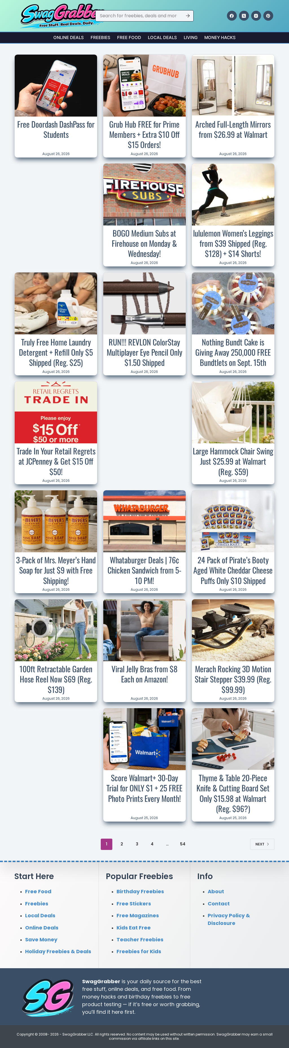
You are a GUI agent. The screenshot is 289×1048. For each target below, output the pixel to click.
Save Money (41, 939)
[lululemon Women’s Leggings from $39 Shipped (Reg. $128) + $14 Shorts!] (233, 195)
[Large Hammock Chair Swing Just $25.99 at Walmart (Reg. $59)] (233, 412)
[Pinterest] (268, 16)
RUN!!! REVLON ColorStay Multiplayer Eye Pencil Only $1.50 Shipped (144, 352)
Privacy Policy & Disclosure (229, 919)
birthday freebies (150, 996)
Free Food (129, 37)
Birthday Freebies (140, 891)
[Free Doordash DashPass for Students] (56, 86)
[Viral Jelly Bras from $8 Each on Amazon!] (144, 630)
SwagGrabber (101, 981)
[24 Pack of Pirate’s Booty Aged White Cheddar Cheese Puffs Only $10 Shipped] (233, 521)
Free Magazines (138, 915)
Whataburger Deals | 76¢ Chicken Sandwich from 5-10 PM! (144, 570)
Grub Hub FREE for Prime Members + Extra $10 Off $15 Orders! (144, 134)
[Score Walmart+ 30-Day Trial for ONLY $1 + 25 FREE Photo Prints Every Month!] (144, 739)
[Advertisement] (56, 201)
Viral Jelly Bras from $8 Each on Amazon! (144, 674)
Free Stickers (134, 903)
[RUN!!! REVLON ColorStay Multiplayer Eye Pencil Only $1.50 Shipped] (144, 303)
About (216, 891)
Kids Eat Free (134, 927)
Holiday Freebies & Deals (58, 951)
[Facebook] (232, 16)
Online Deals (68, 37)
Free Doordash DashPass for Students (56, 129)
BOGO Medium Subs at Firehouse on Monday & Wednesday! (144, 243)
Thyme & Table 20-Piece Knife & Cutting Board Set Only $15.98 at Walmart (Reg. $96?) (233, 793)
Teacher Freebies (140, 939)
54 (182, 844)
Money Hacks (220, 37)
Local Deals (162, 37)
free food (164, 989)
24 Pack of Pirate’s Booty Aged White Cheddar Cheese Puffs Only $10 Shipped (233, 570)
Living (191, 37)
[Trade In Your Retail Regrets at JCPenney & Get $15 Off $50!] (56, 412)
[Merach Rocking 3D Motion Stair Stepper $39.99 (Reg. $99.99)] (233, 630)
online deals (123, 989)
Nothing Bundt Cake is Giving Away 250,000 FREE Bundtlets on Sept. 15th (233, 352)
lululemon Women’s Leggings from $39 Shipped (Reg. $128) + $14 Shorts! (233, 243)
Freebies (100, 37)
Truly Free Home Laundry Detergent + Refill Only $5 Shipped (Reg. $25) (56, 352)
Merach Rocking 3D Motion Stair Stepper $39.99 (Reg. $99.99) (233, 679)
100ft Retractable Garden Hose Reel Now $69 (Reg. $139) (55, 679)
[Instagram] (256, 16)
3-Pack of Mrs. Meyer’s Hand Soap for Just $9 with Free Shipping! (56, 570)
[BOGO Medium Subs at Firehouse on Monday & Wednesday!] (144, 195)
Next (259, 844)
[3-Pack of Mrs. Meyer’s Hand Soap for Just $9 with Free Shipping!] (56, 521)
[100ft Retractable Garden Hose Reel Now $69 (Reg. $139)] (56, 630)
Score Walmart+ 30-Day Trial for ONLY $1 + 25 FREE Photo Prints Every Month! (144, 788)
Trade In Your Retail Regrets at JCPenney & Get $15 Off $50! (56, 461)
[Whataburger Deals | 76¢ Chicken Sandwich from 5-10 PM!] (144, 521)
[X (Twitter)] (244, 16)
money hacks (99, 996)
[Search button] (188, 16)
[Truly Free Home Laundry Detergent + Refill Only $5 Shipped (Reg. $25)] (56, 303)
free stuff (94, 989)
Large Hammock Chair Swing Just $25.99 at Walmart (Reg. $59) (233, 461)
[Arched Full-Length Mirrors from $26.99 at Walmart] (233, 86)
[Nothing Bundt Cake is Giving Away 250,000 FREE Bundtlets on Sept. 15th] (233, 303)
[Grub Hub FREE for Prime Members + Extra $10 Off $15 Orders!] (144, 86)
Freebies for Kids (139, 951)
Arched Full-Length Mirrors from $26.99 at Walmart (233, 129)
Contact (219, 903)
